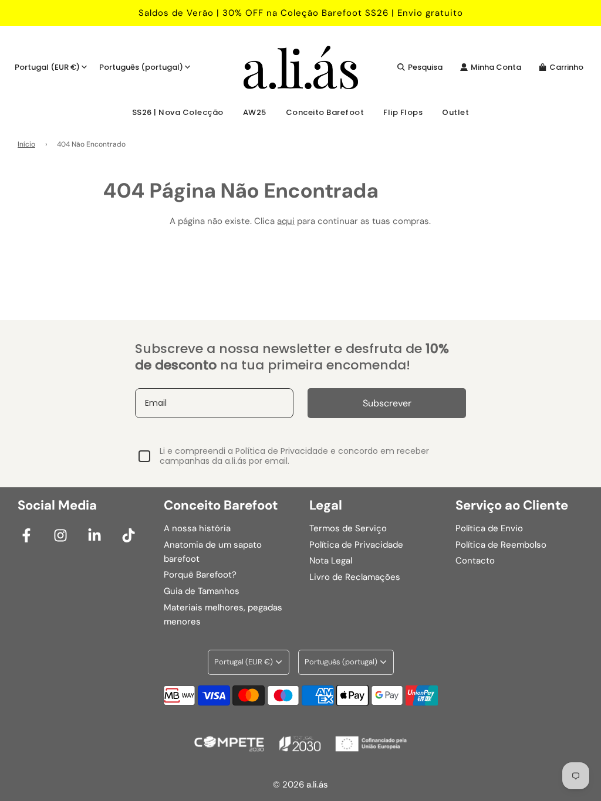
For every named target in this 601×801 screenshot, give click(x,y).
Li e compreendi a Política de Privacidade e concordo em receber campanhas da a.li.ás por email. (294, 456)
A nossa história (197, 528)
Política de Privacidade (356, 545)
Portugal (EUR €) (47, 67)
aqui (286, 221)
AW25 (254, 112)
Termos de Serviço (348, 528)
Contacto (475, 560)
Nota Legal (330, 560)
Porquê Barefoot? (200, 575)
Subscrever (387, 403)
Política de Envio (489, 528)
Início (26, 144)
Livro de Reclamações (354, 577)
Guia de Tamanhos (201, 591)
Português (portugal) (141, 67)
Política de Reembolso (500, 545)
